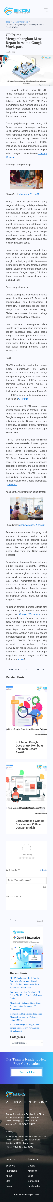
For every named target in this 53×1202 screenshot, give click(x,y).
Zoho (30, 1176)
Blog (8, 1181)
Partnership (11, 1171)
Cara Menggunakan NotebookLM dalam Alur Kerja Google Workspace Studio (26, 995)
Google (31, 1166)
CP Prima (12, 484)
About (9, 1176)
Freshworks (34, 1186)
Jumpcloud (33, 1181)
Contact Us (26, 1072)
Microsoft (32, 1171)
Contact (9, 1186)
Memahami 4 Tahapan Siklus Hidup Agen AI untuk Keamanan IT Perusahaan (26, 1006)
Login (44, 870)
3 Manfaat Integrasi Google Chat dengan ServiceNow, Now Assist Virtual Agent (24, 1028)
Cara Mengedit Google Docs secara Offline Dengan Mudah (30, 824)
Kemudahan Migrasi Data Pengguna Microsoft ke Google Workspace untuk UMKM (26, 1017)
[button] (46, 10)
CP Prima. (23, 399)
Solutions (10, 1166)
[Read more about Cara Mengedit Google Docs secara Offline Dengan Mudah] (26, 788)
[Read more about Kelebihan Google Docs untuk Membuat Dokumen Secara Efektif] (26, 710)
